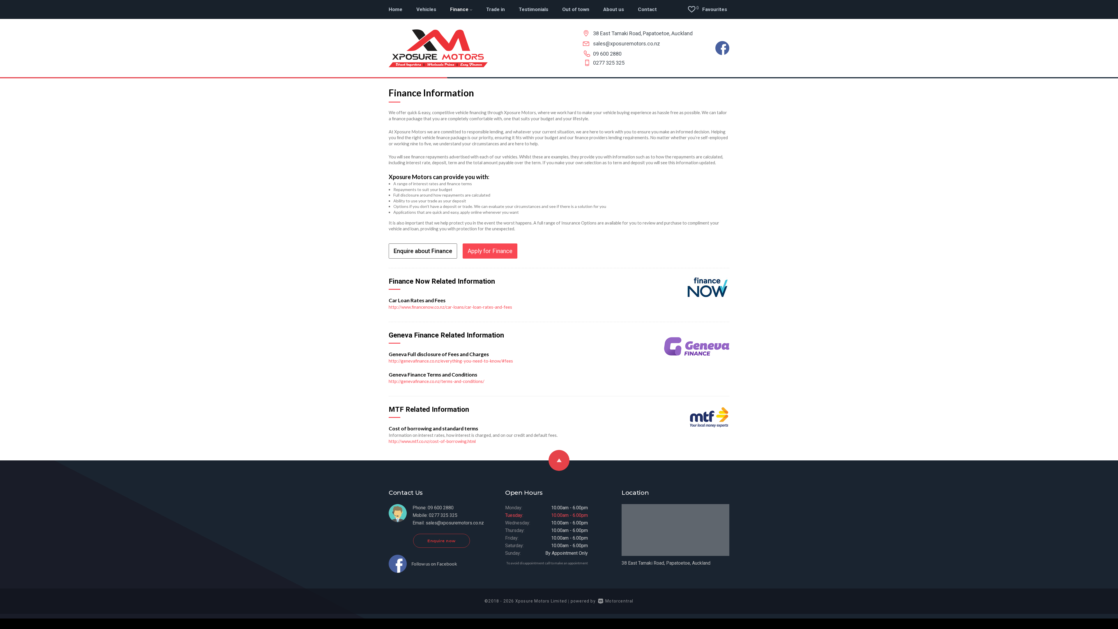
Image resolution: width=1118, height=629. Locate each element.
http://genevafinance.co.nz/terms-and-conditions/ (436, 381)
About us (613, 9)
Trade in (495, 9)
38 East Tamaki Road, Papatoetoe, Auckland (643, 33)
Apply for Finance (490, 251)
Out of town (575, 9)
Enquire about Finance (423, 251)
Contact (647, 9)
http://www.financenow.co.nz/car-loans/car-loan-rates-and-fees (450, 307)
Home (395, 9)
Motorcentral (619, 601)
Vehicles (426, 9)
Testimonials (533, 9)
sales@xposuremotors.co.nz (626, 43)
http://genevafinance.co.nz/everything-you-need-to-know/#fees (451, 360)
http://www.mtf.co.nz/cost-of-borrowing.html (432, 441)
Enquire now (441, 540)
